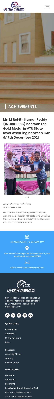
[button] (5, 169)
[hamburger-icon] (47, 7)
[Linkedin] (24, 315)
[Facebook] (7, 315)
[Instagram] (19, 315)
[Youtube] (30, 315)
